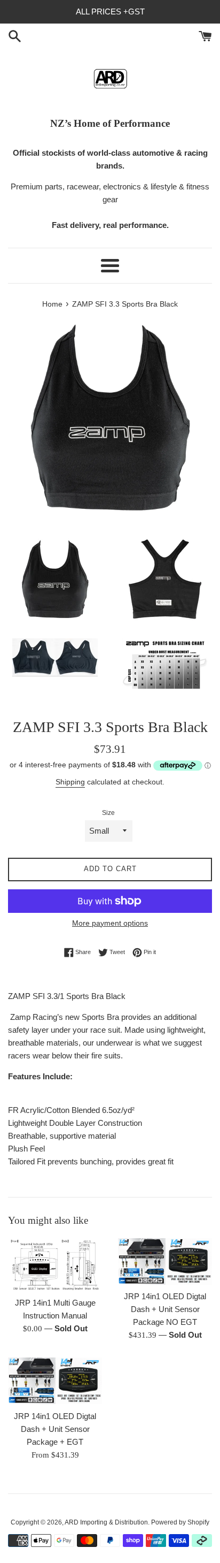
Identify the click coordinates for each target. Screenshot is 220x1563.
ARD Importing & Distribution (106, 1522)
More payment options (110, 923)
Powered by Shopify (180, 1522)
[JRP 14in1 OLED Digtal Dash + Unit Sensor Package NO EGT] (165, 1261)
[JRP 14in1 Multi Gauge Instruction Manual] (55, 1265)
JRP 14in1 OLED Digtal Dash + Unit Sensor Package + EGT (55, 1429)
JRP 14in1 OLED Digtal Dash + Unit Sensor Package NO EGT (165, 1309)
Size (108, 813)
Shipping (70, 781)
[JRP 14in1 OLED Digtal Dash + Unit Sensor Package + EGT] (55, 1381)
